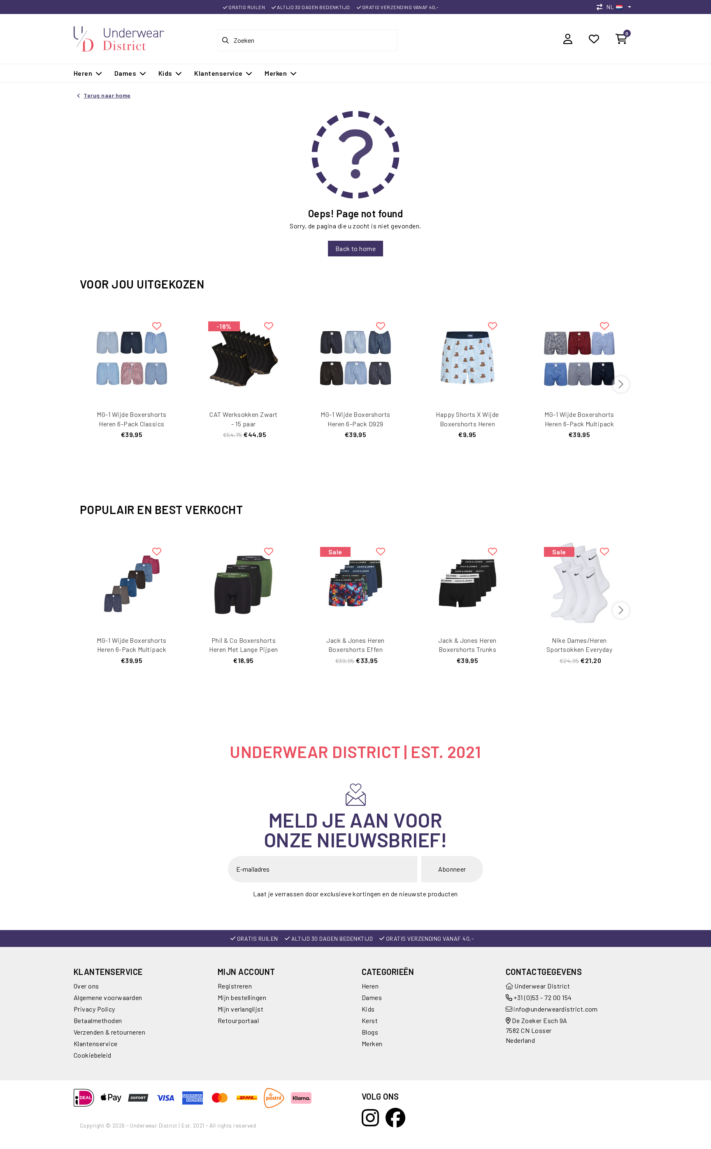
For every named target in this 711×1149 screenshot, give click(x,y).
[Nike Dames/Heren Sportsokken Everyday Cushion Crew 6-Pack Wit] (579, 582)
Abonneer (452, 869)
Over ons (86, 986)
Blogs (370, 1032)
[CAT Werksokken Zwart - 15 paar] (243, 357)
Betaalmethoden (98, 1020)
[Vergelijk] (601, 7)
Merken (372, 1043)
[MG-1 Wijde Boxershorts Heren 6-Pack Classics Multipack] (131, 357)
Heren (370, 986)
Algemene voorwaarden (108, 997)
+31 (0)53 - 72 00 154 (542, 997)
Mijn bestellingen (242, 997)
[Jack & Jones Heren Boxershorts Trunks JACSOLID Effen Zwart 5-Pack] (467, 582)
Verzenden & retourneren (109, 1032)
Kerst (370, 1020)
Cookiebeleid (93, 1055)
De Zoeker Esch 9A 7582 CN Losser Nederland (536, 1030)
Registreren (235, 986)
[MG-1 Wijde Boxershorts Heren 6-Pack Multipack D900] (579, 357)
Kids (368, 1009)
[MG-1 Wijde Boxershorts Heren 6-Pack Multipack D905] (131, 582)
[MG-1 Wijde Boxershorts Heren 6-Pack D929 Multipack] (355, 357)
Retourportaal (238, 1020)
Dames (372, 997)
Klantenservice (96, 1043)
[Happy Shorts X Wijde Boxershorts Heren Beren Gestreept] (467, 357)
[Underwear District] (119, 38)
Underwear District (541, 986)
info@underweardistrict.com (555, 1009)
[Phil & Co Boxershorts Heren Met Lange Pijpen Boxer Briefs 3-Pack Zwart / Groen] (243, 582)
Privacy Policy (94, 1009)
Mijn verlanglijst (240, 1009)
